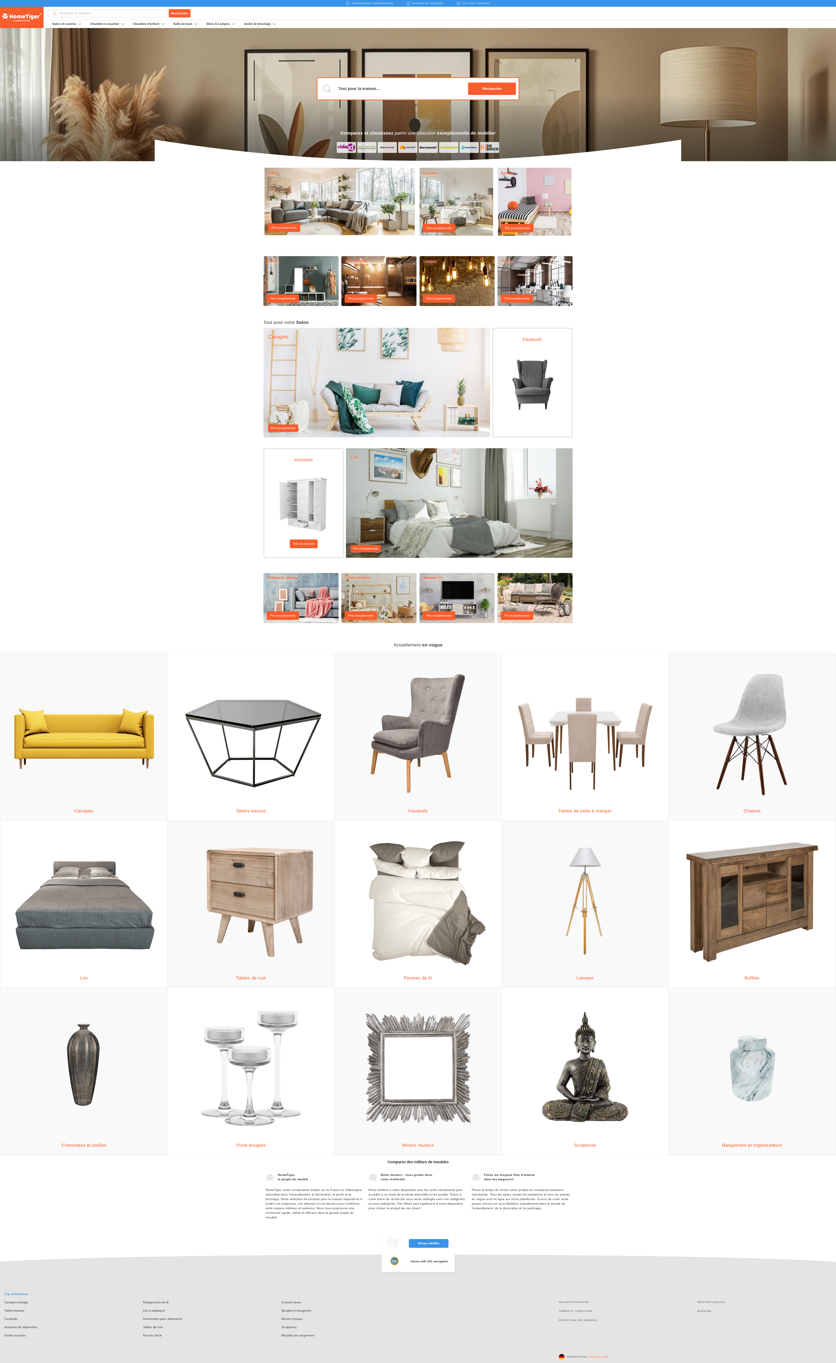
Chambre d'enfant (146, 23)
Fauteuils (10, 1319)
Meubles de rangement (297, 1335)
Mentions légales (711, 1302)
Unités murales (14, 1335)
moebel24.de (599, 1357)
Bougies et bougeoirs (296, 1310)
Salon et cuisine (64, 23)
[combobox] (108, 13)
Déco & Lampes (218, 23)
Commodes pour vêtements (162, 1319)
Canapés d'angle (16, 1302)
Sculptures (288, 1327)
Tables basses (14, 1310)
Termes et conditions (575, 1311)
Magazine (704, 1311)
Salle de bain (182, 23)
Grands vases (291, 1302)
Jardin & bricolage (257, 23)
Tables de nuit (153, 1327)
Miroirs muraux (292, 1319)
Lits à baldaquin (154, 1310)
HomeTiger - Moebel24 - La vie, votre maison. (22, 17)
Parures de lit (152, 1335)
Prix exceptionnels (284, 227)
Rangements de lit (156, 1302)
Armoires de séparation (20, 1327)
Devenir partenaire (574, 1302)
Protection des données (578, 1320)
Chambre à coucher (104, 23)
